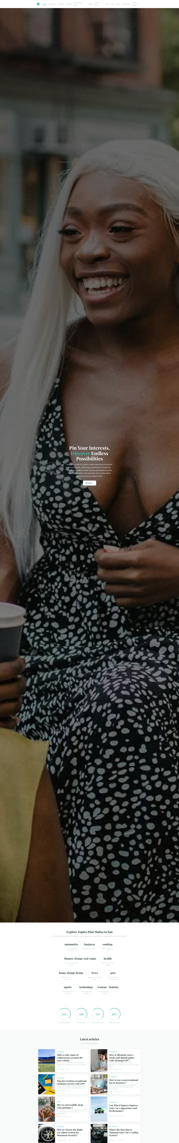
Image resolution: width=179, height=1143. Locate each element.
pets (112, 4)
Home (45, 4)
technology (126, 4)
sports (118, 4)
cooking (68, 4)
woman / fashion (134, 4)
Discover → (90, 483)
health (90, 4)
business (61, 4)
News (107, 4)
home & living (97, 4)
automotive (52, 4)
